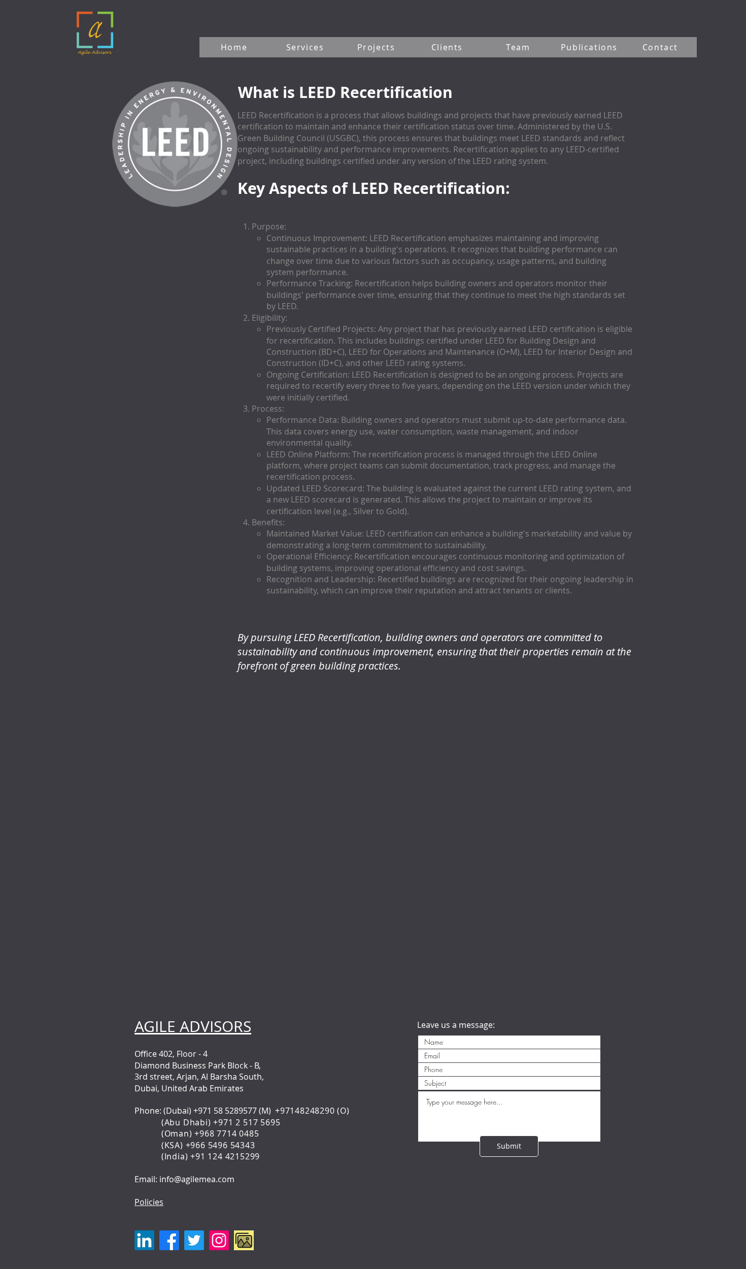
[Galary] (244, 1240)
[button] (306, 47)
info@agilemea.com (196, 1179)
